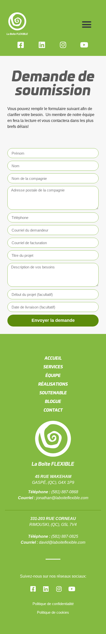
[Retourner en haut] (91, 617)
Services (53, 367)
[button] (86, 24)
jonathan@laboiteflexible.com (62, 498)
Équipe (53, 375)
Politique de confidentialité (53, 604)
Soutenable (53, 393)
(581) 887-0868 (64, 492)
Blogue (53, 401)
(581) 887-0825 (64, 536)
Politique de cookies (53, 612)
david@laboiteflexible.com (62, 542)
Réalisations (53, 384)
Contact (53, 410)
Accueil (53, 358)
